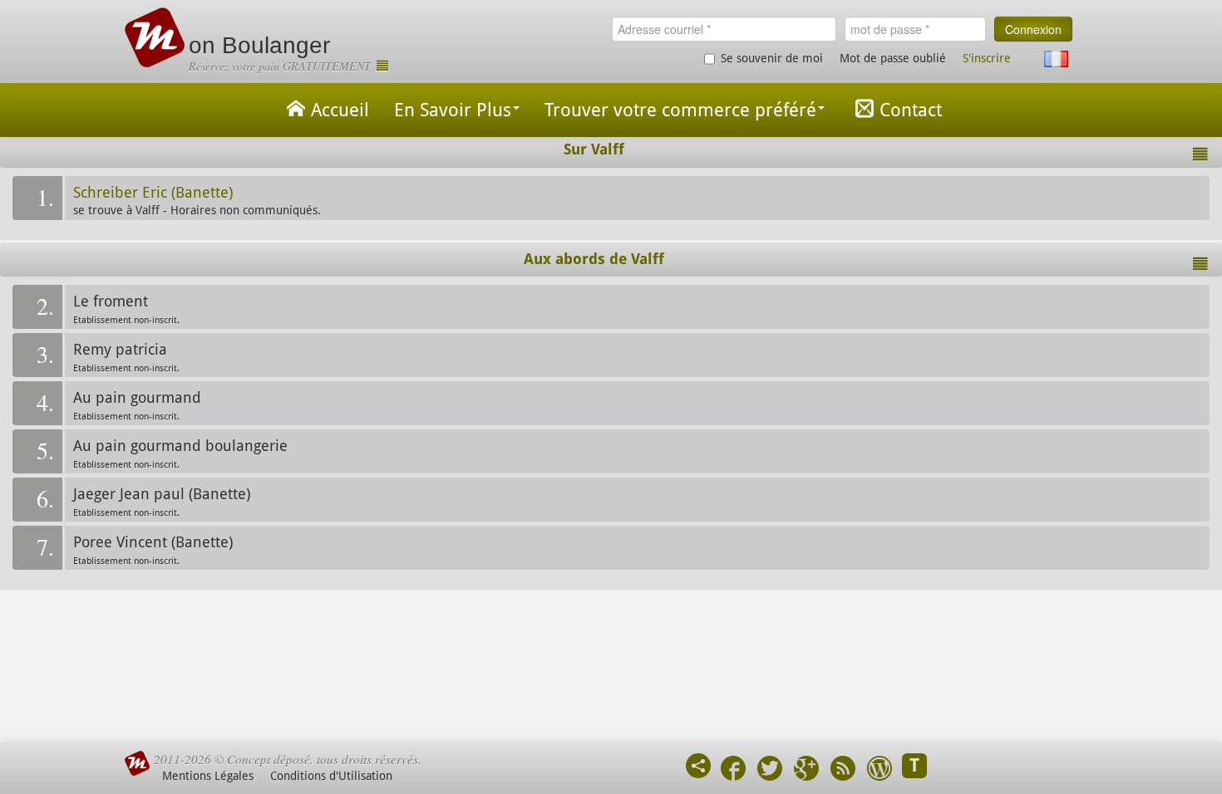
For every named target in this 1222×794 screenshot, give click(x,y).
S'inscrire (987, 58)
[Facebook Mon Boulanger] (733, 770)
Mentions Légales (208, 775)
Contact (911, 110)
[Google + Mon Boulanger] (806, 770)
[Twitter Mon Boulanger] (769, 770)
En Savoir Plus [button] (452, 110)
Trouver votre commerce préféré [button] (680, 110)
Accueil (340, 110)
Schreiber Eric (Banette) (153, 192)
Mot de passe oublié (893, 58)
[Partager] (698, 765)
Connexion (1033, 29)
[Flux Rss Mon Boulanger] (843, 770)
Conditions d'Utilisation (331, 775)
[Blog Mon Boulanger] (879, 770)
